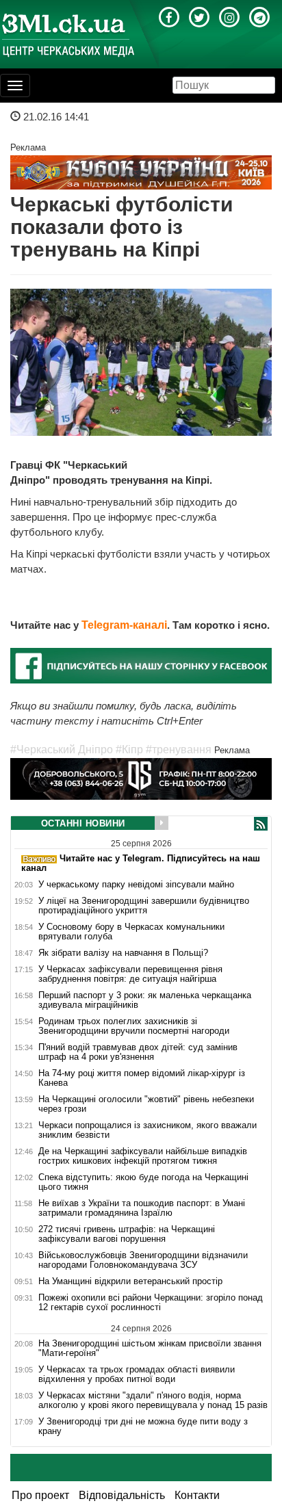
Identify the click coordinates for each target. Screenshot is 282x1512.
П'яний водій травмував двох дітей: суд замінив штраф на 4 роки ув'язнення (138, 1052)
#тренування (179, 749)
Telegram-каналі (124, 625)
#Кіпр (129, 749)
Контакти (197, 1495)
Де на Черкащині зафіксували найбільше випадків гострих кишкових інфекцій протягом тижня (142, 1156)
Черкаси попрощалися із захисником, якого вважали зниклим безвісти (147, 1130)
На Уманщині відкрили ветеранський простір (130, 1281)
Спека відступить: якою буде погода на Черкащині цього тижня (143, 1182)
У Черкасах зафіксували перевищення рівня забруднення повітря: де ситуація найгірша (130, 974)
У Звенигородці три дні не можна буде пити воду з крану (143, 1426)
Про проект (40, 1495)
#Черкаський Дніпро (61, 749)
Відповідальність (122, 1495)
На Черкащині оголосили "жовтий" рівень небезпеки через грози (146, 1104)
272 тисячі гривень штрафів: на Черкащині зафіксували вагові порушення (126, 1234)
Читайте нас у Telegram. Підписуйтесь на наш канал (140, 863)
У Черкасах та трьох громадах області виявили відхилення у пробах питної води (136, 1374)
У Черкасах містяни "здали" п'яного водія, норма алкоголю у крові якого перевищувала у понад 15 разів (153, 1400)
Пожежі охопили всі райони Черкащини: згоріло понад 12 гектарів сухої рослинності (150, 1302)
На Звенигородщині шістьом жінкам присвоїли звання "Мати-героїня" (149, 1348)
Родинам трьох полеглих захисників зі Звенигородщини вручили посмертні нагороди (133, 1026)
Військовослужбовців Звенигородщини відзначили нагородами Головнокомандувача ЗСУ (143, 1260)
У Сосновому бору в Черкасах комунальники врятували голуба (131, 931)
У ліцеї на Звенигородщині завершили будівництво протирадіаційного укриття (143, 905)
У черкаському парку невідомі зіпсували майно (136, 884)
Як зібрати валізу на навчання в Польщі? (123, 953)
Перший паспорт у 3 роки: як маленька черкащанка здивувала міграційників (144, 1000)
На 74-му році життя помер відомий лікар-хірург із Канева (141, 1078)
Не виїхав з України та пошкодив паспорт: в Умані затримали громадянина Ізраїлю (141, 1208)
